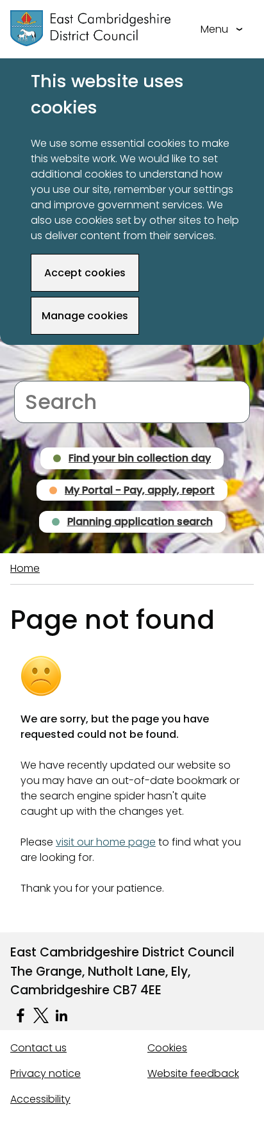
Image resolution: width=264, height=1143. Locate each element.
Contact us (38, 1047)
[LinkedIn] (61, 1015)
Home (25, 568)
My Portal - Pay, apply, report (140, 490)
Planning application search (140, 521)
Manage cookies (85, 315)
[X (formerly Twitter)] (41, 1015)
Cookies (167, 1047)
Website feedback (193, 1073)
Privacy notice (45, 1073)
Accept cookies (85, 272)
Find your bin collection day (140, 458)
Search (31, 372)
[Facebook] (20, 1015)
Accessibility (40, 1099)
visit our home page (106, 842)
